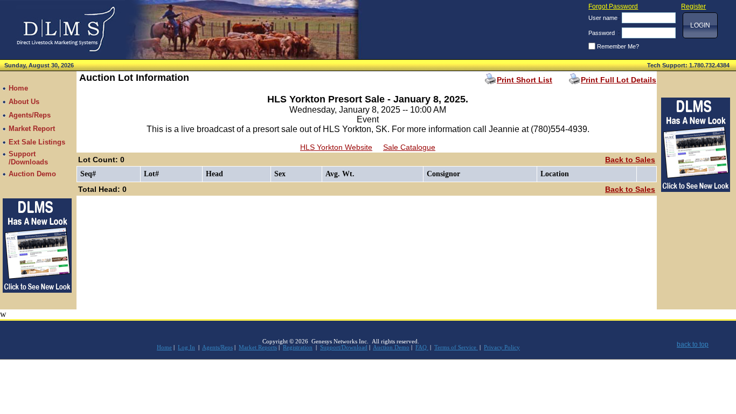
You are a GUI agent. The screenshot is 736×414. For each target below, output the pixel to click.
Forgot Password (613, 6)
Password (601, 33)
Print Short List (524, 79)
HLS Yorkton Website (336, 147)
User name (602, 18)
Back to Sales (630, 159)
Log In (186, 347)
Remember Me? (618, 46)
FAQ (421, 347)
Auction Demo (391, 347)
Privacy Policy (502, 347)
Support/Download (343, 347)
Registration (298, 347)
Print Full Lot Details (618, 79)
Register (693, 6)
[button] (700, 25)
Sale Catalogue (409, 147)
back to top (693, 344)
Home (164, 347)
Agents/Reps (217, 347)
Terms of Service (456, 347)
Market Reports (258, 347)
